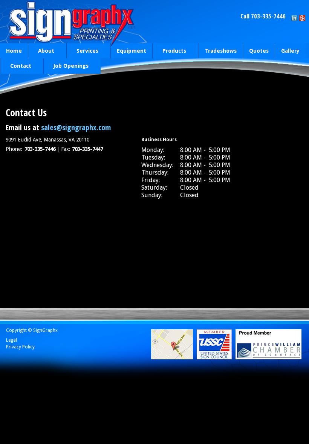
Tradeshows (221, 51)
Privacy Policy (20, 347)
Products (169, 51)
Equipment (131, 51)
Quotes (259, 51)
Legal (11, 340)
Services (82, 51)
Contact (15, 66)
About (41, 51)
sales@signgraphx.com (75, 127)
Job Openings (66, 66)
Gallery (290, 51)
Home (14, 51)
